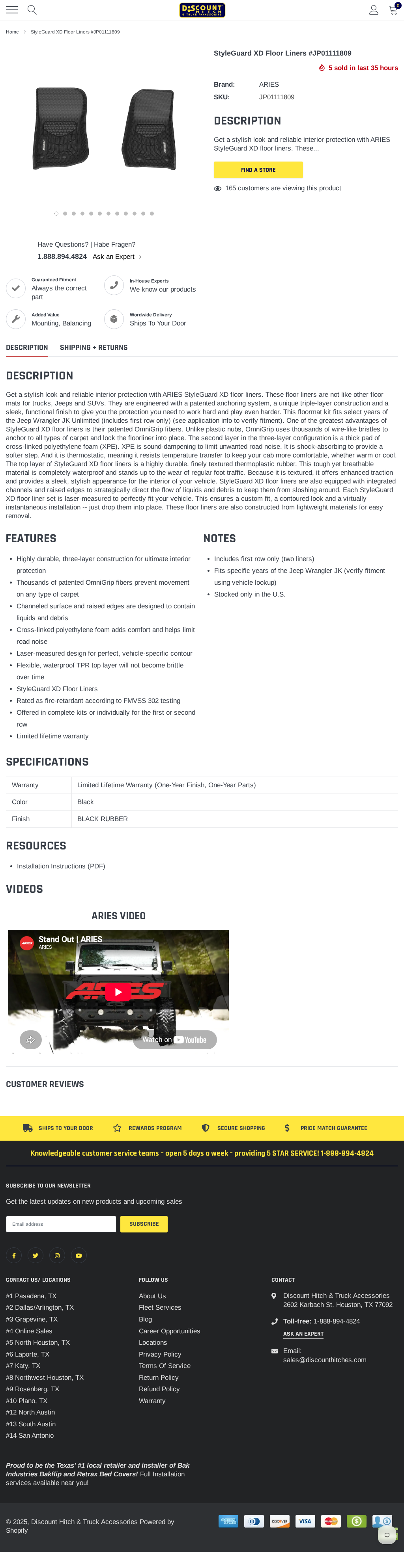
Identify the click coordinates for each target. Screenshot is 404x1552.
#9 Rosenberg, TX (32, 1389)
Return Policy (159, 1377)
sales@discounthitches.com (325, 1360)
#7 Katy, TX (23, 1366)
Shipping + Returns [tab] (94, 348)
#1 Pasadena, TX (31, 1296)
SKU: (222, 97)
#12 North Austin (30, 1412)
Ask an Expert (115, 256)
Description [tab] (27, 348)
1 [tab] (56, 214)
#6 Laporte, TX (27, 1354)
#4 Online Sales (29, 1331)
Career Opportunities (169, 1331)
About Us (152, 1296)
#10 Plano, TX (26, 1401)
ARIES (269, 84)
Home (12, 32)
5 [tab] (91, 214)
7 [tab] (108, 214)
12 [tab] (152, 214)
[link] (14, 1255)
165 (230, 188)
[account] (374, 9)
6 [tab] (100, 214)
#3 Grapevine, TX (32, 1319)
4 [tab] (82, 214)
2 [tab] (65, 214)
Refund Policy (159, 1389)
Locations (153, 1342)
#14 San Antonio (30, 1435)
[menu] (12, 10)
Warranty (152, 1401)
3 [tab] (74, 214)
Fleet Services (160, 1307)
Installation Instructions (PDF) (61, 866)
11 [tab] (143, 214)
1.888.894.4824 (62, 256)
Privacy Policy (160, 1354)
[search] (32, 10)
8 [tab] (117, 214)
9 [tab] (126, 214)
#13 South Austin (31, 1424)
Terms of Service (165, 1366)
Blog (145, 1319)
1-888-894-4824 (337, 1321)
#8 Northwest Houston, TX (45, 1377)
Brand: (224, 84)
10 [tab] (135, 214)
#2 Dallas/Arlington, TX (40, 1307)
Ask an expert (303, 1334)
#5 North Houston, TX (38, 1342)
